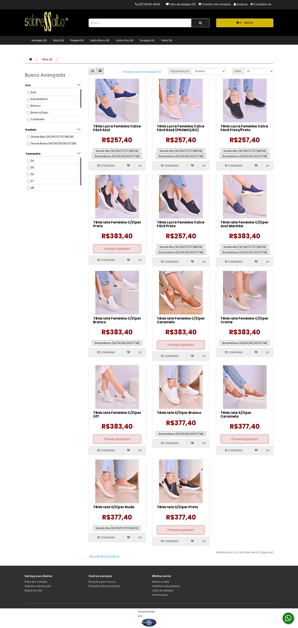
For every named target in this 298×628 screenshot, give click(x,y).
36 (32, 174)
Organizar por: (180, 71)
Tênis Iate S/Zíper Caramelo (236, 414)
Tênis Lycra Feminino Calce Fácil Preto (180, 224)
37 (32, 181)
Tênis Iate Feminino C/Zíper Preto (117, 224)
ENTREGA (113, 557)
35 (32, 167)
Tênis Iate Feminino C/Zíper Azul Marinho (245, 224)
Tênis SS (166, 40)
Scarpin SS (147, 40)
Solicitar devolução (38, 586)
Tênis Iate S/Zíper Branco (179, 412)
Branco (36, 106)
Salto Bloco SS (100, 40)
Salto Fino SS (124, 40)
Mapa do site (33, 590)
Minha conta (160, 582)
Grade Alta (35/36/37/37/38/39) (52, 137)
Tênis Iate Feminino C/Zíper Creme (245, 320)
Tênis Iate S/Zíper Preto (177, 507)
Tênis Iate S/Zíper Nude (113, 507)
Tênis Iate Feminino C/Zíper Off (117, 414)
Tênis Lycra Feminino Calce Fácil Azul (117, 128)
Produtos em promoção (104, 586)
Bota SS (58, 40)
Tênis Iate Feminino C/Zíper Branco (117, 320)
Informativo (160, 595)
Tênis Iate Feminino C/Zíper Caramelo (181, 320)
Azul (33, 92)
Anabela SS (39, 40)
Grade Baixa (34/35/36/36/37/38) (53, 143)
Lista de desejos (163, 590)
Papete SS (77, 40)
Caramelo (38, 119)
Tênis (92, 557)
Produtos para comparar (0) (142, 72)
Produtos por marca (102, 582)
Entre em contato (36, 582)
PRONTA (102, 557)
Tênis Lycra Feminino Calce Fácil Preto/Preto (244, 128)
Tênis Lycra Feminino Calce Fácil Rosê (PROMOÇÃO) (180, 128)
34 (32, 161)
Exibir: (238, 71)
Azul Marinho (39, 99)
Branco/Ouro (39, 112)
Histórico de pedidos (166, 586)
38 (32, 188)
